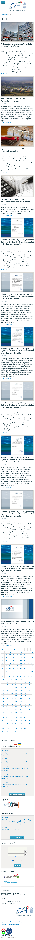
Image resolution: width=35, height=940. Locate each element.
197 (29, 715)
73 (2, 671)
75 (10, 671)
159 (16, 701)
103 (16, 679)
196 (25, 715)
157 (7, 701)
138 (16, 693)
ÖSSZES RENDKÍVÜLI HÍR (17, 794)
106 (29, 679)
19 (2, 655)
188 (21, 712)
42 (21, 660)
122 (7, 688)
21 (10, 655)
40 (13, 660)
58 (13, 666)
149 (3, 698)
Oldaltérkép (12, 922)
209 (21, 720)
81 (32, 671)
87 (21, 674)
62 (28, 666)
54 (32, 663)
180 (16, 709)
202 (21, 718)
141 (29, 693)
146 (21, 696)
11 (6, 652)
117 (16, 685)
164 (7, 704)
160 (21, 701)
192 (7, 715)
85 (13, 674)
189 (25, 712)
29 (6, 657)
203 (25, 718)
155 (29, 698)
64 (2, 668)
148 (29, 696)
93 (10, 677)
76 (13, 671)
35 (28, 657)
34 (24, 657)
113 (29, 682)
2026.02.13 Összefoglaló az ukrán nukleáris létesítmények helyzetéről (14, 776)
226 (3, 729)
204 (29, 718)
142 (3, 696)
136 (7, 693)
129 (7, 690)
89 (28, 674)
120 (29, 685)
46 (2, 663)
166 (16, 704)
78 (21, 671)
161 (25, 701)
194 (16, 715)
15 (21, 652)
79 (24, 671)
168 (25, 704)
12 (10, 652)
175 (25, 707)
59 (17, 666)
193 (12, 715)
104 (21, 679)
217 (25, 723)
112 (25, 682)
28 (2, 657)
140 (25, 693)
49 (13, 663)
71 (28, 668)
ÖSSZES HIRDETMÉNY (17, 837)
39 (10, 660)
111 (21, 682)
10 (2, 652)
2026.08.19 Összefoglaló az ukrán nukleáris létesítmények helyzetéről (14, 753)
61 (24, 666)
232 (29, 729)
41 (17, 660)
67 (13, 668)
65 (6, 668)
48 (10, 663)
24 (21, 655)
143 (7, 696)
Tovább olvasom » (6, 74)
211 (29, 720)
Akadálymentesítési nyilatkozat (10, 924)
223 (21, 726)
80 (28, 671)
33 (21, 657)
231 (25, 729)
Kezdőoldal (4, 14)
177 (3, 709)
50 (17, 663)
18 (32, 652)
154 (25, 698)
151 (12, 698)
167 (21, 704)
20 (6, 655)
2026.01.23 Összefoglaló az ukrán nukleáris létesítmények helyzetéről (14, 784)
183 (29, 709)
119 (25, 685)
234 (7, 731)
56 (6, 666)
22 (13, 655)
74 (6, 671)
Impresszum (4, 922)
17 (28, 652)
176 (29, 707)
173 (16, 707)
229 (16, 729)
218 (29, 723)
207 (12, 720)
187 (16, 712)
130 (12, 690)
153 (21, 698)
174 (21, 707)
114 (3, 685)
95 (17, 677)
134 (29, 690)
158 (12, 701)
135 (3, 693)
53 (28, 663)
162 (29, 701)
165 (12, 704)
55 (2, 666)
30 (10, 657)
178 (7, 709)
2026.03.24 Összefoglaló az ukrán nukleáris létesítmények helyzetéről (14, 768)
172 (12, 707)
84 (10, 674)
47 (6, 663)
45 (32, 660)
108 (7, 682)
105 (25, 679)
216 (21, 723)
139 (21, 693)
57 (10, 666)
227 (7, 729)
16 (24, 652)
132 (21, 690)
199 (7, 718)
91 (2, 677)
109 (12, 682)
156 (3, 701)
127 (29, 688)
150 (7, 698)
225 (29, 726)
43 (24, 660)
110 (16, 682)
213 (7, 723)
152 (16, 698)
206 (7, 720)
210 (25, 720)
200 (12, 718)
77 (17, 671)
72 (32, 668)
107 (3, 682)
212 (3, 723)
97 (24, 677)
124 (16, 688)
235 (12, 731)
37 (2, 660)
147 (25, 696)
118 (21, 685)
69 (21, 668)
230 (21, 729)
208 (16, 720)
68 (17, 668)
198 (3, 718)
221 (12, 726)
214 (12, 723)
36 (32, 657)
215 (16, 723)
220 (7, 726)
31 (13, 657)
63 (32, 666)
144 (12, 696)
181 (21, 709)
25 (24, 655)
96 (21, 677)
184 (3, 712)
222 (16, 726)
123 (12, 688)
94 (13, 677)
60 (21, 666)
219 (3, 726)
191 (3, 715)
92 (6, 677)
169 (29, 704)
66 (10, 668)
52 (24, 663)
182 (25, 709)
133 (25, 690)
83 (6, 674)
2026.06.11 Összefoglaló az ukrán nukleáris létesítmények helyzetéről (14, 761)
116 (12, 685)
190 (29, 712)
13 (13, 652)
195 (21, 715)
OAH (17, 5)
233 (3, 731)
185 (7, 712)
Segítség (19, 922)
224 (25, 726)
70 (24, 668)
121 (3, 688)
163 (3, 704)
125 (21, 688)
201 (16, 718)
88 (24, 674)
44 (28, 660)
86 (17, 674)
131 (16, 690)
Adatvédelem (27, 922)
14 (17, 652)
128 (3, 690)
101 (7, 679)
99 (32, 677)
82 (2, 674)
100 (3, 679)
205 (3, 720)
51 (21, 663)
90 (32, 674)
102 (12, 679)
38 (6, 660)
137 (12, 693)
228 (12, 729)
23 (17, 655)
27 (32, 655)
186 (12, 712)
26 (28, 655)
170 (3, 707)
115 (7, 685)
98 (28, 677)
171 (7, 707)
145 (16, 696)
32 (17, 657)
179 (12, 709)
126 (25, 688)
